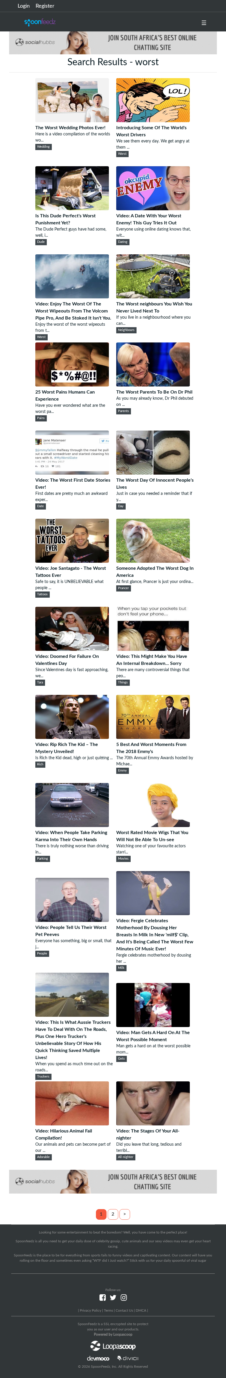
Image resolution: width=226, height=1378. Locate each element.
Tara (40, 682)
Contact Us (124, 1310)
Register (45, 6)
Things (123, 682)
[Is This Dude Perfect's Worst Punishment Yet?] (72, 208)
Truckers (43, 1076)
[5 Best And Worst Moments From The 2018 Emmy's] (153, 737)
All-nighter (125, 1157)
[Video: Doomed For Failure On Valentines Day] (72, 649)
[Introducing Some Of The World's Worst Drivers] (153, 120)
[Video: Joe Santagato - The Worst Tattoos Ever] (72, 561)
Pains (41, 418)
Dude (41, 242)
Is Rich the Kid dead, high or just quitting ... (74, 758)
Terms (108, 1310)
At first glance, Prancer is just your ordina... (154, 582)
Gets (121, 1058)
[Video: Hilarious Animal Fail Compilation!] (72, 1124)
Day (121, 506)
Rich (40, 764)
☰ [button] (204, 23)
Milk (121, 968)
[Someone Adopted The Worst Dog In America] (153, 561)
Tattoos (42, 594)
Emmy (122, 770)
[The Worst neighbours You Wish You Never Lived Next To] (153, 297)
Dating (122, 242)
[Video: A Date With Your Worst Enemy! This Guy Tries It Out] (153, 208)
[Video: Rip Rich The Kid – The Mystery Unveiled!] (72, 737)
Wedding (43, 146)
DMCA (141, 1310)
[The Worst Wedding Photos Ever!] (72, 120)
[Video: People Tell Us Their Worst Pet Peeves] (72, 920)
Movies (123, 858)
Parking (42, 858)
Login (24, 6)
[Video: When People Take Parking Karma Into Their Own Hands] (72, 825)
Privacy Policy (90, 1310)
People (42, 953)
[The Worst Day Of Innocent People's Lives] (153, 473)
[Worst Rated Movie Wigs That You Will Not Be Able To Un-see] (153, 825)
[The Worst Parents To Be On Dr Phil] (153, 385)
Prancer (123, 588)
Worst (122, 153)
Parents (123, 411)
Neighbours (126, 330)
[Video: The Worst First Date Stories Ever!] (72, 473)
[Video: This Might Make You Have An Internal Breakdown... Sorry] (153, 649)
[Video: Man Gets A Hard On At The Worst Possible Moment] (153, 1025)
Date (40, 506)
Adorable (43, 1157)
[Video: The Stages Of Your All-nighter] (153, 1124)
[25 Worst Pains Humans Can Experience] (72, 385)
